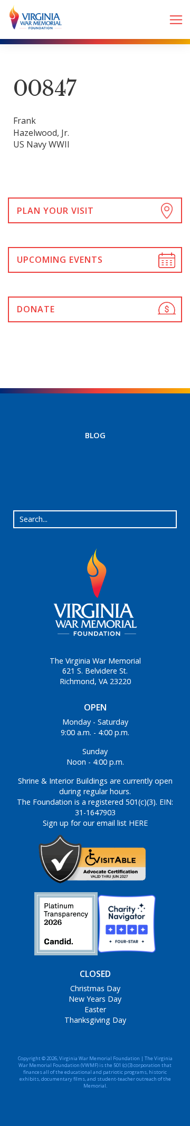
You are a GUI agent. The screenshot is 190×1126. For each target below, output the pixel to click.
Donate (36, 309)
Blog (95, 435)
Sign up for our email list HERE (95, 823)
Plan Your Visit (55, 210)
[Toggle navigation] (176, 19)
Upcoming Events (60, 259)
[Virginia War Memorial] (31, 19)
